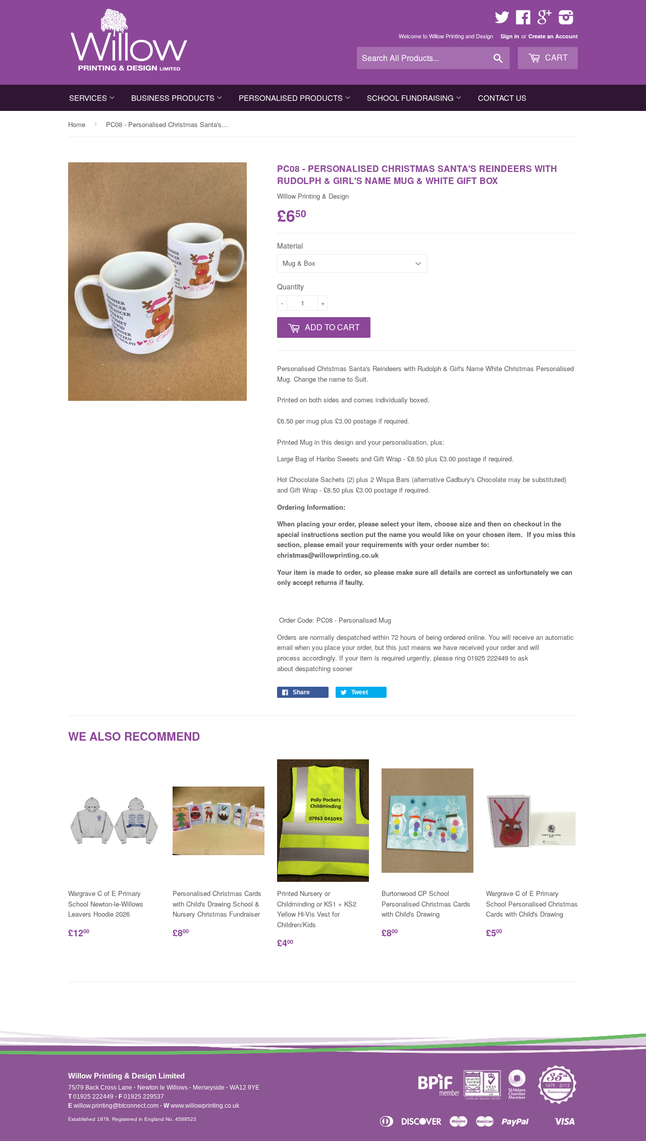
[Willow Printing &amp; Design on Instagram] (566, 20)
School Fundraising (411, 97)
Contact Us (502, 97)
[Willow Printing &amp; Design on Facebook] (523, 20)
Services (89, 97)
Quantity (290, 286)
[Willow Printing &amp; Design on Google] (544, 20)
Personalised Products (292, 97)
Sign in (510, 36)
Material (290, 246)
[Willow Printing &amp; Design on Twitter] (502, 20)
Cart (555, 57)
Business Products (174, 97)
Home (76, 124)
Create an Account (553, 36)
